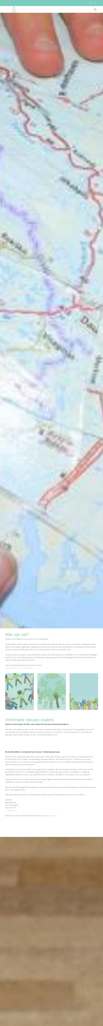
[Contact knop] (95, 3)
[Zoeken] (91, 3)
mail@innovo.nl (11, 810)
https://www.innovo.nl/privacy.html (18, 668)
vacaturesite (51, 815)
